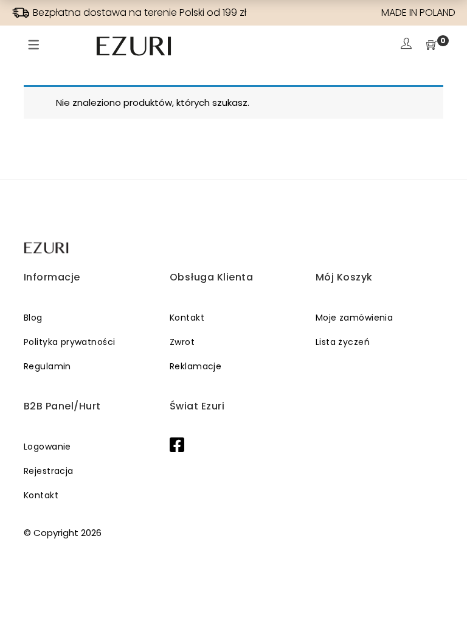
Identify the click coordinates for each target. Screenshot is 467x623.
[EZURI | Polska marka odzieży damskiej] (47, 248)
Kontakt (187, 318)
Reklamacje (195, 366)
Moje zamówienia (354, 318)
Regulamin (47, 366)
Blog (33, 318)
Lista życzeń (343, 342)
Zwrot (182, 342)
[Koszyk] (431, 46)
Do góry (444, 591)
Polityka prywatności (69, 342)
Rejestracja (49, 471)
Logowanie (47, 446)
